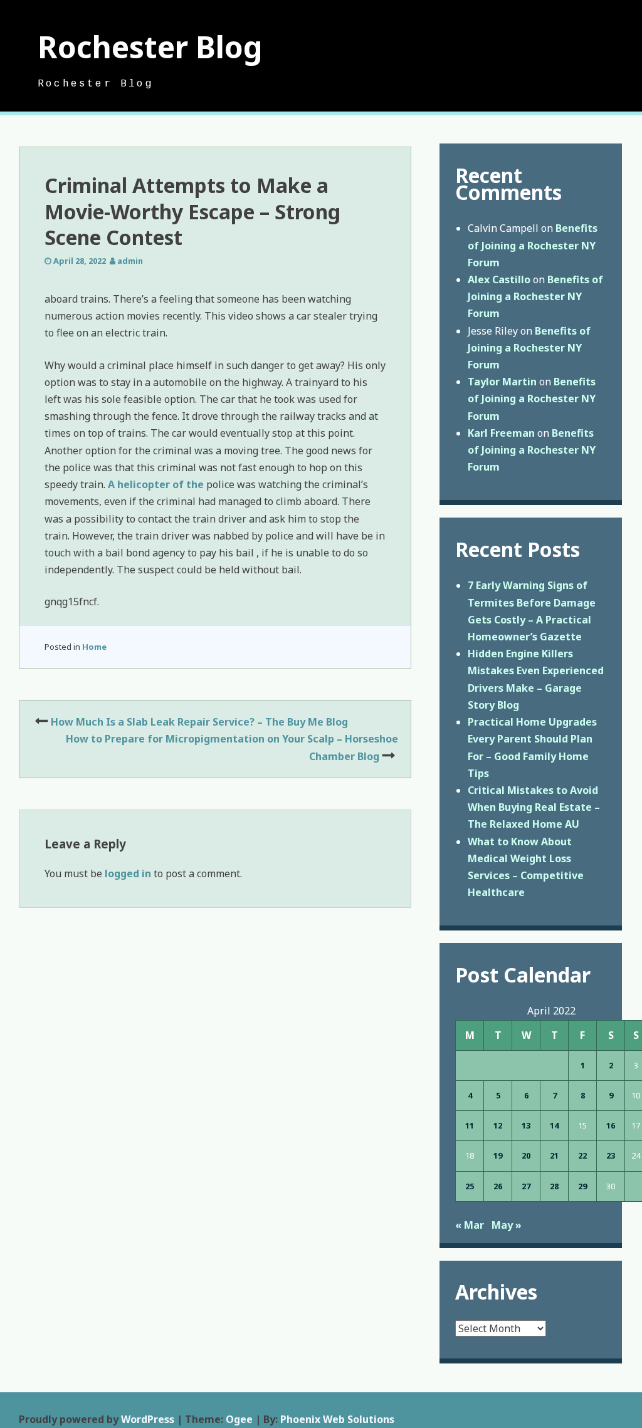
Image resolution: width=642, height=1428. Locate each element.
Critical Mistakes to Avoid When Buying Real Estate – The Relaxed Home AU (534, 807)
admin (130, 260)
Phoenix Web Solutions (337, 1419)
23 (610, 1155)
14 (554, 1125)
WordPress (147, 1419)
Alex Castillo (499, 279)
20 (526, 1155)
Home (94, 646)
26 (497, 1186)
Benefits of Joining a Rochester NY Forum (532, 245)
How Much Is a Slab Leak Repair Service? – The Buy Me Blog (199, 722)
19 (497, 1155)
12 (497, 1125)
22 (582, 1155)
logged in (128, 873)
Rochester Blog (150, 46)
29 (582, 1186)
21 (554, 1155)
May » (507, 1225)
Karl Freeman (501, 433)
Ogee (239, 1419)
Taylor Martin (502, 381)
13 (526, 1125)
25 (469, 1186)
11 (469, 1125)
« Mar (469, 1225)
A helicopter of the (156, 484)
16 (610, 1125)
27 (526, 1186)
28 (554, 1186)
